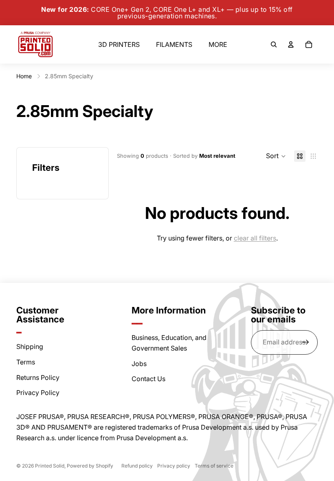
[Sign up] (305, 342)
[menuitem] (218, 44)
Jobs (139, 364)
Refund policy (137, 466)
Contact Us (148, 379)
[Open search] (274, 44)
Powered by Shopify (90, 466)
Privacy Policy (37, 392)
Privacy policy (173, 466)
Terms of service (214, 466)
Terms (25, 362)
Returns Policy (37, 377)
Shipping (29, 346)
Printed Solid (49, 466)
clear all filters (255, 238)
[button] (276, 156)
